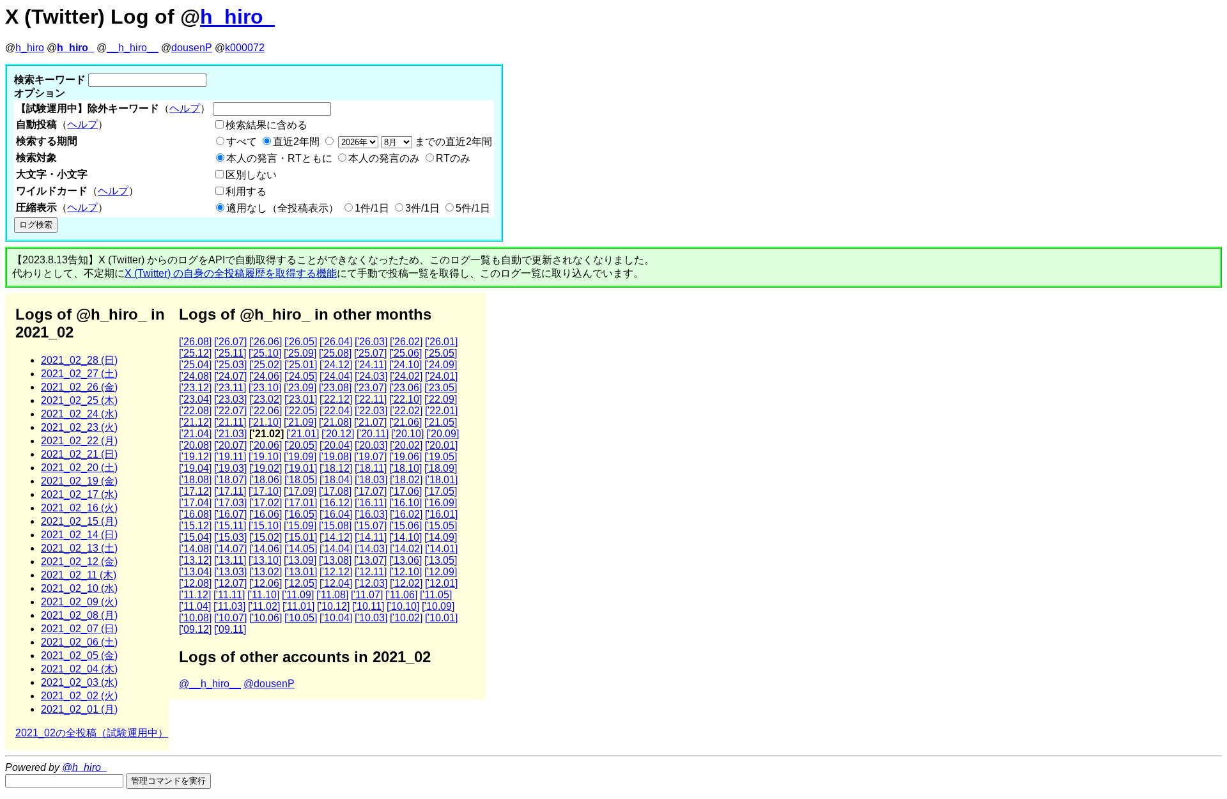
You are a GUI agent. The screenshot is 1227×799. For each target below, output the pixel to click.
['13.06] (405, 560)
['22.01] (441, 410)
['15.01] (300, 537)
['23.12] (195, 387)
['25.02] (265, 364)
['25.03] (230, 364)
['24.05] (300, 376)
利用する (246, 191)
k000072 (245, 47)
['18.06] (265, 479)
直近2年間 (296, 141)
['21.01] (302, 433)
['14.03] (371, 548)
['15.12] (195, 525)
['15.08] (335, 525)
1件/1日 (372, 208)
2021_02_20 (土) (79, 467)
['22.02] (406, 410)
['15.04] (195, 537)
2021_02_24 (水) (79, 413)
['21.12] (195, 422)
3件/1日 (422, 208)
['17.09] (300, 491)
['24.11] (371, 364)
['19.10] (265, 456)
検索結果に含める (266, 125)
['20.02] (406, 445)
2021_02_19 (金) (79, 481)
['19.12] (195, 456)
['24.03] (371, 376)
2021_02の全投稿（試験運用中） (91, 732)
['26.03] (371, 341)
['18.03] (371, 479)
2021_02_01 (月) (79, 709)
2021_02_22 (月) (79, 440)
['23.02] (265, 399)
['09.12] (195, 629)
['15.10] (265, 525)
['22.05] (300, 410)
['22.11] (371, 399)
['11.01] (298, 606)
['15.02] (265, 537)
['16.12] (336, 502)
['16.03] (371, 514)
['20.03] (371, 445)
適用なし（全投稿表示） (282, 208)
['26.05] (300, 341)
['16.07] (230, 514)
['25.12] (195, 353)
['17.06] (405, 491)
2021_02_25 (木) (79, 400)
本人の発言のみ (384, 158)
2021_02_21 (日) (79, 454)
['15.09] (300, 525)
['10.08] (195, 617)
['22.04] (336, 410)
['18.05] (300, 479)
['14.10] (405, 537)
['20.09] (442, 433)
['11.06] (401, 594)
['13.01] (300, 571)
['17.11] (230, 491)
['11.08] (332, 594)
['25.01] (300, 364)
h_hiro (29, 47)
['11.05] (436, 594)
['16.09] (440, 502)
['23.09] (300, 387)
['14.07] (230, 548)
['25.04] (195, 364)
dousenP (191, 47)
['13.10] (265, 560)
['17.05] (440, 491)
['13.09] (300, 560)
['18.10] (405, 468)
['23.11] (230, 387)
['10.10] (403, 606)
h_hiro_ (237, 16)
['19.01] (300, 468)
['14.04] (336, 548)
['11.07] (367, 594)
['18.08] (195, 479)
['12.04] (336, 583)
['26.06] (265, 341)
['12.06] (265, 583)
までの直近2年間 (452, 141)
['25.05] (440, 353)
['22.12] (336, 399)
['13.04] (195, 571)
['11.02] (264, 606)
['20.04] (336, 445)
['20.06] (265, 445)
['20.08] (195, 445)
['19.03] (230, 468)
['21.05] (440, 422)
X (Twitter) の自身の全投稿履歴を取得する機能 (231, 273)
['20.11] (373, 433)
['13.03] (230, 571)
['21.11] (230, 422)
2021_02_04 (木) (79, 668)
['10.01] (441, 617)
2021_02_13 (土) (79, 548)
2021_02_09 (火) (79, 601)
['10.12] (333, 606)
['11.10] (263, 594)
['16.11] (371, 502)
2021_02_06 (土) (79, 642)
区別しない (251, 174)
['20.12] (337, 433)
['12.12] (336, 571)
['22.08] (195, 410)
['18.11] (371, 468)
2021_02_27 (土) (79, 373)
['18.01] (441, 479)
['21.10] (265, 422)
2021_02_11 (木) (78, 575)
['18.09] (440, 468)
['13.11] (230, 560)
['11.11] (229, 594)
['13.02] (265, 571)
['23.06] (405, 387)
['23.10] (265, 387)
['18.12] (336, 468)
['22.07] (230, 410)
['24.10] (405, 364)
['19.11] (230, 456)
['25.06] (405, 353)
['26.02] (406, 341)
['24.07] (230, 376)
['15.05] (440, 525)
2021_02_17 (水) (79, 494)
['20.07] (230, 445)
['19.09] (300, 456)
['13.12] (195, 560)
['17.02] (265, 502)
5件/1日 (473, 208)
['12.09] (440, 571)
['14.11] (371, 537)
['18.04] (336, 479)
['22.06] (265, 410)
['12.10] (405, 571)
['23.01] (300, 399)
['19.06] (405, 456)
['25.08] (335, 353)
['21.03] (230, 433)
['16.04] (336, 514)
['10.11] (368, 606)
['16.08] (195, 514)
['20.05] (300, 445)
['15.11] (230, 525)
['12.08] (195, 583)
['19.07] (370, 456)
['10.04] (336, 617)
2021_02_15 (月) (79, 521)
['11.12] (195, 594)
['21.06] (405, 422)
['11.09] (298, 594)
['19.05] (440, 456)
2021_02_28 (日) (79, 360)
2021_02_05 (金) (79, 655)
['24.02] (406, 376)
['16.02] (406, 514)
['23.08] (335, 387)
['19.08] (335, 456)
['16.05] (300, 514)
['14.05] (300, 548)
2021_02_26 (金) (79, 387)
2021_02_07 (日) (79, 628)
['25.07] (370, 353)
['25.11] (230, 353)
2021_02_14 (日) (79, 534)
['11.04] (195, 606)
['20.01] (441, 445)
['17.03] (230, 502)
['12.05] (300, 583)
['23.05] (440, 387)
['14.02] (406, 548)
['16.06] (265, 514)
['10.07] (230, 617)
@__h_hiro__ (210, 683)
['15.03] (230, 537)
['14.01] (441, 548)
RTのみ (453, 158)
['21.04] (195, 433)
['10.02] (406, 617)
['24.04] (336, 376)
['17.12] (195, 491)
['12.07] (230, 583)
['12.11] (371, 571)
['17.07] (370, 491)
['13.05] (440, 560)
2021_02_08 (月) (79, 615)
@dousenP (269, 683)
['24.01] (441, 376)
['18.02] (406, 479)
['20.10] (407, 433)
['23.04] (195, 399)
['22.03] (371, 410)
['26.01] (441, 341)
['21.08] (335, 422)
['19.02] (265, 468)
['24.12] (336, 364)
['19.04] (195, 468)
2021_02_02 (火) (79, 695)
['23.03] (230, 399)
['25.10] (265, 353)
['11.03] (229, 606)
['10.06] (265, 617)
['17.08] (335, 491)
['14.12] (336, 537)
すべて (241, 141)
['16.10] (405, 502)
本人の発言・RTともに (279, 158)
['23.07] (370, 387)
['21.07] (370, 422)
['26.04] (336, 341)
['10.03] (371, 617)
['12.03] (371, 583)
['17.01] (300, 502)
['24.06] (265, 376)
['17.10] (265, 491)
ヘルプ (184, 108)
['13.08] (335, 560)
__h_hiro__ (132, 47)
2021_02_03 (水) (79, 682)
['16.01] (441, 514)
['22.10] (405, 399)
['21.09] (300, 422)
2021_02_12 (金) (79, 561)
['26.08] (195, 341)
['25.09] (300, 353)
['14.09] (440, 537)
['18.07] (230, 479)
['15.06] (405, 525)
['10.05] (300, 617)
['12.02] (406, 583)
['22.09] (440, 399)
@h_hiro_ (84, 767)
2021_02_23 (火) (79, 427)
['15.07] (370, 525)
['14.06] (265, 548)
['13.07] (370, 560)
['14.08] (195, 548)
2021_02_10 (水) (79, 588)
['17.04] (195, 502)
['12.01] (441, 583)
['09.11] (230, 629)
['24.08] (195, 376)
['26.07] (230, 341)
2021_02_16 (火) (79, 507)
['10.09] (438, 606)
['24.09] (440, 364)
